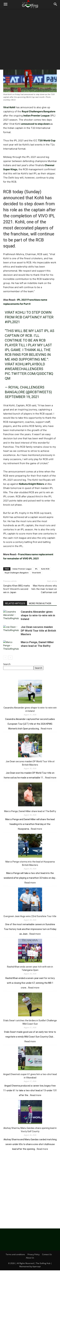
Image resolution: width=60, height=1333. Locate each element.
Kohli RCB (45, 569)
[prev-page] (5, 658)
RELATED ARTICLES (15, 603)
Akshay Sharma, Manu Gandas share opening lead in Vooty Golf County (30, 1130)
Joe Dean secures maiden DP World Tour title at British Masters (38, 630)
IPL (36, 569)
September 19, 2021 (22, 397)
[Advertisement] (30, 40)
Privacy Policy (34, 1254)
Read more (46, 728)
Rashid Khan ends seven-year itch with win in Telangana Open (30, 968)
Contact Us (47, 1254)
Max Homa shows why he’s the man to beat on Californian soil (44, 589)
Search (7, 664)
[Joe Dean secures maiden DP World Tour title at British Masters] (11, 630)
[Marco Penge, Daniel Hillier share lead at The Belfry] (11, 645)
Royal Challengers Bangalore (16, 572)
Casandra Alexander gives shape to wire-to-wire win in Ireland (38, 615)
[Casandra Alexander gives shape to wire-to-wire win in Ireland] (11, 615)
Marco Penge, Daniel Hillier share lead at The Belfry (30, 811)
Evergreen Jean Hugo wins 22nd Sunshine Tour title (30, 916)
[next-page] (10, 658)
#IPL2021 (12, 322)
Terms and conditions (15, 1254)
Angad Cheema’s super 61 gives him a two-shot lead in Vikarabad (30, 1076)
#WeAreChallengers (24, 369)
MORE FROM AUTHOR (40, 603)
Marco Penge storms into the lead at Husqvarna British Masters (30, 863)
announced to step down (35, 123)
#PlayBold (35, 364)
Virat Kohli (36, 572)
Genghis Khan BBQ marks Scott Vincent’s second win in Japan (16, 589)
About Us (30, 1257)
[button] (5, 4)
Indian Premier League (22, 569)
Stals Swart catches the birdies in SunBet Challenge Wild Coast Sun (30, 1022)
